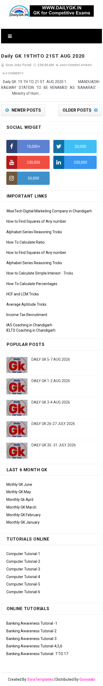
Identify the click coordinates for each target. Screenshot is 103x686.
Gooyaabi (87, 679)
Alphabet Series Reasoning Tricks (34, 232)
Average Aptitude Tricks (26, 304)
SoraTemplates (40, 679)
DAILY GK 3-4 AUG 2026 (50, 402)
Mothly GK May (18, 492)
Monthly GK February (23, 515)
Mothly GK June (19, 484)
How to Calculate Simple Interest (33, 273)
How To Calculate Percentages (31, 284)
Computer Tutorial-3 (23, 569)
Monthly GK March (21, 507)
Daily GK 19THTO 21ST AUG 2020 (43, 56)
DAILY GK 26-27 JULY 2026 (53, 424)
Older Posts (77, 110)
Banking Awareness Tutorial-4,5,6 (34, 646)
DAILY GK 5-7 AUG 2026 (50, 359)
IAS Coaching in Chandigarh (29, 325)
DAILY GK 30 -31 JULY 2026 (53, 445)
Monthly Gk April (19, 499)
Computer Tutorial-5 (23, 584)
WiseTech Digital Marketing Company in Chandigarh (49, 211)
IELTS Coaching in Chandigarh (30, 330)
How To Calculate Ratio (25, 242)
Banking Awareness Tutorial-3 (31, 639)
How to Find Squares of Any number (36, 221)
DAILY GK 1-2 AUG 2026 (50, 381)
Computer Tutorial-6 (23, 592)
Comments (15, 73)
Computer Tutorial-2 (23, 561)
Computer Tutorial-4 (23, 577)
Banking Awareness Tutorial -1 (31, 623)
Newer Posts (26, 110)
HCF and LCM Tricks (22, 294)
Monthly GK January (23, 522)
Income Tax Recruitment (26, 315)
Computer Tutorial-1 (23, 554)
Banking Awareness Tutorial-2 (31, 631)
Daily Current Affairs (76, 65)
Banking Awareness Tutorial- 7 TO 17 (37, 654)
